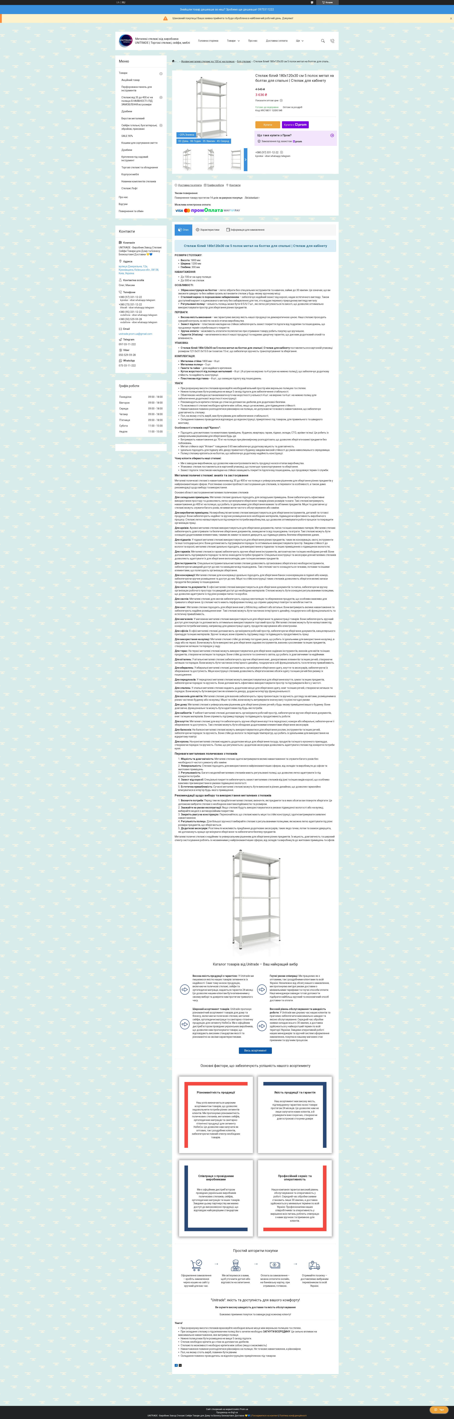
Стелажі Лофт (129, 188)
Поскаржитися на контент (265, 1415)
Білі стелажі (244, 61)
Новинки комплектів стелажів (138, 181)
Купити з (289, 124)
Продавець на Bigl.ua (227, 1412)
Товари (231, 40)
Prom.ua (244, 1409)
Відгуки (123, 204)
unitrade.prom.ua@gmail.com (135, 333)
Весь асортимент (255, 1050)
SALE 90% (127, 136)
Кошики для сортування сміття (139, 142)
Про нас (252, 40)
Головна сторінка (208, 40)
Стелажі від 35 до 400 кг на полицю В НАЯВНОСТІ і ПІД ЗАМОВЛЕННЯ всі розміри (137, 101)
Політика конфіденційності (293, 1415)
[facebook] (176, 1365)
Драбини (126, 111)
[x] (180, 1365)
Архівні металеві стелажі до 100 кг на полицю (208, 61)
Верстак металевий (133, 118)
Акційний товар (130, 80)
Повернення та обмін (131, 211)
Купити (268, 124)
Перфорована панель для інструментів (136, 89)
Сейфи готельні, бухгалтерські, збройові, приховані (139, 127)
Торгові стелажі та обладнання (139, 167)
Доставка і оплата (276, 40)
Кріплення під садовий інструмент (134, 158)
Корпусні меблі (130, 174)
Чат (441, 1409)
